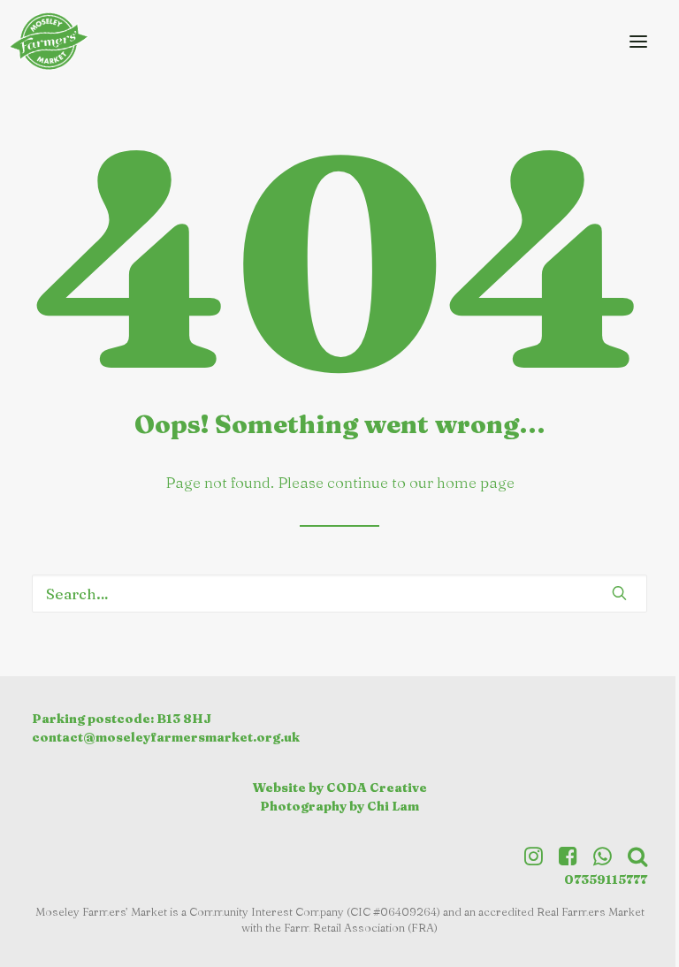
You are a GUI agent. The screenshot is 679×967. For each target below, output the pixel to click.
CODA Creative (376, 788)
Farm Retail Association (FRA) (361, 927)
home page (476, 482)
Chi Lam (393, 806)
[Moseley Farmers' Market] (53, 41)
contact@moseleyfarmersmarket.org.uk (166, 737)
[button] (638, 41)
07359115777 (605, 879)
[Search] (339, 594)
